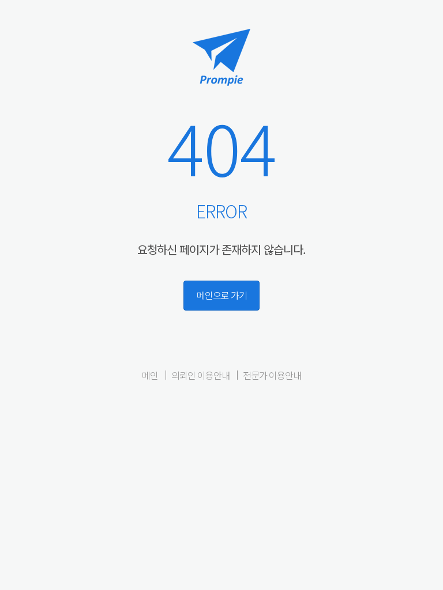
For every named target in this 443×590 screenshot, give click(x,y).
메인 (150, 375)
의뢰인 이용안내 (200, 375)
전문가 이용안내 (272, 375)
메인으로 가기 (222, 295)
